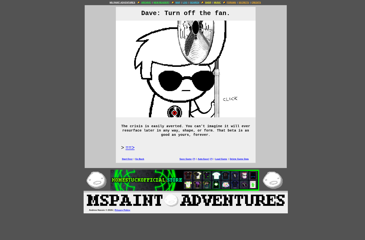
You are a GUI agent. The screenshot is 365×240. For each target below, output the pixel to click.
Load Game (221, 159)
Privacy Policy (122, 210)
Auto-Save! (203, 159)
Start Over (127, 159)
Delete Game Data (239, 159)
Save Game (185, 159)
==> (130, 147)
